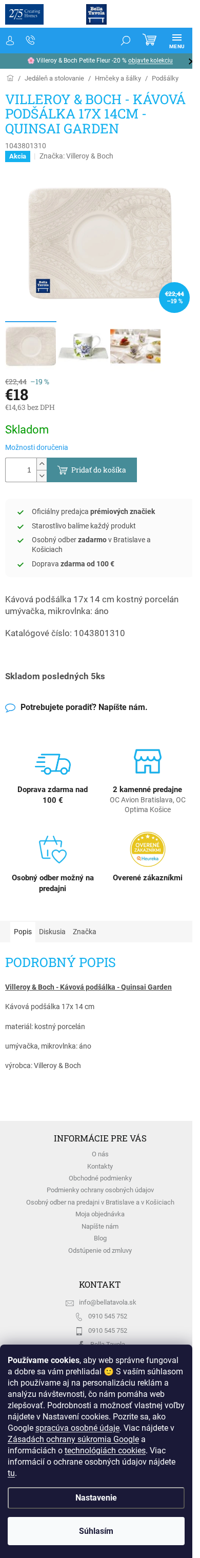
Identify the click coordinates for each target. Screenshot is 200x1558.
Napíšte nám (100, 1226)
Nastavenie (96, 1498)
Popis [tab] (23, 932)
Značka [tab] (84, 932)
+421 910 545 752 (31, 40)
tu (11, 1473)
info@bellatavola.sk (107, 1302)
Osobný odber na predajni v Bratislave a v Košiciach (100, 1202)
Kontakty (100, 1166)
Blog (100, 1238)
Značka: (76, 156)
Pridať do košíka (98, 470)
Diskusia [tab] (52, 932)
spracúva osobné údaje (77, 1428)
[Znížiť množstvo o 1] (41, 476)
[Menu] (177, 40)
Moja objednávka (100, 1214)
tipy (177, 60)
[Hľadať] (125, 40)
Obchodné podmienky (100, 1178)
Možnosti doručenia (36, 447)
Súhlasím (96, 1531)
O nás (100, 1154)
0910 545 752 (107, 1316)
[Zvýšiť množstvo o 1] (41, 464)
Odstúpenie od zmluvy (100, 1250)
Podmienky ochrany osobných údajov (100, 1190)
